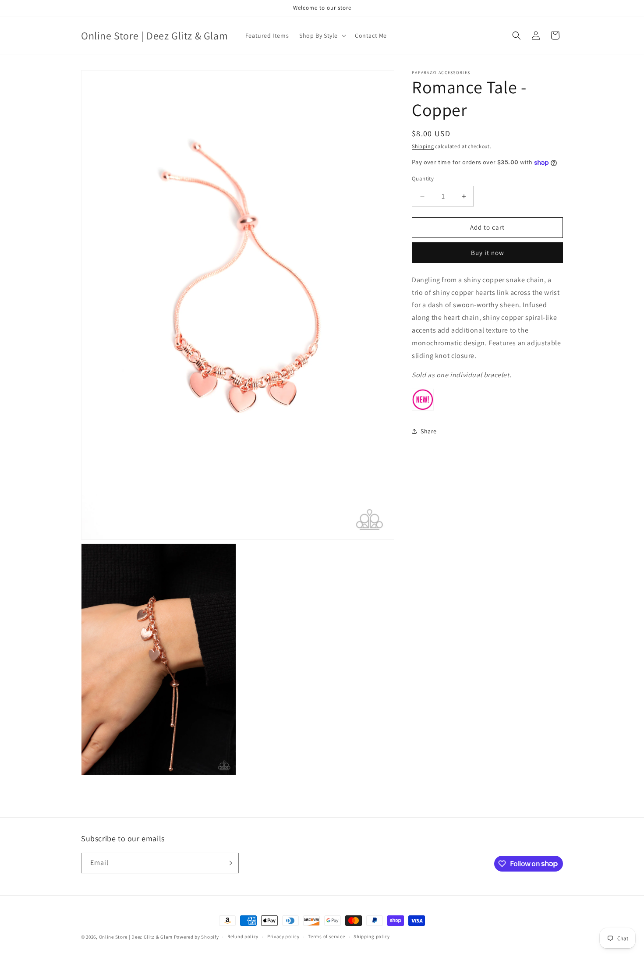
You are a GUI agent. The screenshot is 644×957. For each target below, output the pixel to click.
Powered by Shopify (196, 937)
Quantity (423, 179)
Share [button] (429, 431)
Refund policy (242, 936)
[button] (322, 35)
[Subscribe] (228, 863)
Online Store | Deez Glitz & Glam (136, 937)
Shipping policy (372, 936)
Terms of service (326, 936)
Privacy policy (283, 936)
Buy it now (487, 252)
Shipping (423, 146)
